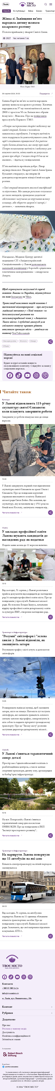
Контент (7, 1006)
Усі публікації (19, 11)
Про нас (6, 1025)
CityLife (6, 11)
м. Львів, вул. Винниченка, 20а (16, 998)
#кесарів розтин (9, 341)
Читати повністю (10, 513)
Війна (30, 11)
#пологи (23, 341)
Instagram (16, 296)
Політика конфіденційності (16, 1035)
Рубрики (7, 1013)
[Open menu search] (46, 4)
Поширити (45, 93)
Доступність (8, 1032)
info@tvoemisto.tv (10, 993)
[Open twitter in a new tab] (45, 375)
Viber (28, 296)
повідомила (40, 116)
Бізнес (39, 11)
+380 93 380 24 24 (10, 988)
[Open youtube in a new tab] (27, 375)
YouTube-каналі (20, 333)
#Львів (6, 346)
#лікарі (33, 341)
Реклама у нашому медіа (14, 1028)
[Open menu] (51, 4)
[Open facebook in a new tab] (10, 375)
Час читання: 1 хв (21, 38)
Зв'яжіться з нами (11, 1039)
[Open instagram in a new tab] (36, 375)
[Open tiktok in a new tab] (18, 375)
